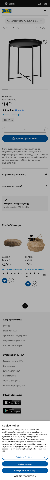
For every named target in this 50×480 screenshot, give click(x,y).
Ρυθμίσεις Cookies (23, 457)
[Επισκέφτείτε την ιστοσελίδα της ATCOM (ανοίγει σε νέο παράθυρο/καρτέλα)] (25, 476)
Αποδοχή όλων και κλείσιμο (25, 471)
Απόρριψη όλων (25, 464)
